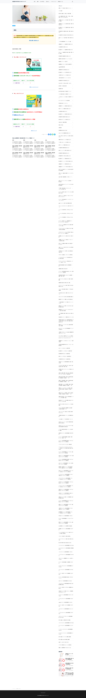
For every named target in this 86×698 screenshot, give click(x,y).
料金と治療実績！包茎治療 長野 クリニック (50, 146)
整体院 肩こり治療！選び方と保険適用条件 (69, 668)
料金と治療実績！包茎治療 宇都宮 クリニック (50, 153)
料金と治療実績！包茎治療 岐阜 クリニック (28, 153)
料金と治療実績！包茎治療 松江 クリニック (17, 153)
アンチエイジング (53, 1)
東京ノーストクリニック (34, 87)
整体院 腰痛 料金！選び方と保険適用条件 (69, 664)
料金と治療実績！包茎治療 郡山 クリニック (28, 146)
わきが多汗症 (42, 1)
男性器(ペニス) (60, 1)
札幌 (35, 140)
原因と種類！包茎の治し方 (34, 40)
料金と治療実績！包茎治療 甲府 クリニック (39, 146)
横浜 (24, 140)
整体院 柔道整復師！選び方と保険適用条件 (71, 660)
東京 (13, 140)
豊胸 (37, 1)
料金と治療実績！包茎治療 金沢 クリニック (39, 153)
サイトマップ (43, 692)
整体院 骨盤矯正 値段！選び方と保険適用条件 (69, 659)
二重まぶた (47, 1)
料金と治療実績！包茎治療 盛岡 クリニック (17, 146)
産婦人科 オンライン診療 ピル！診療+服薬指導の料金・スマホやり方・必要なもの (69, 674)
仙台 (46, 140)
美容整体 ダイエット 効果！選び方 (69, 654)
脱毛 (34, 1)
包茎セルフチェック (19, 115)
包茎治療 (14, 25)
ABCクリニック (34, 130)
